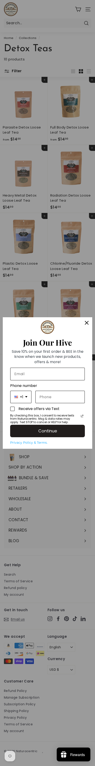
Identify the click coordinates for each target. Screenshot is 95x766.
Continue (47, 431)
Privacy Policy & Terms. (29, 442)
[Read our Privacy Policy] (82, 416)
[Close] (86, 322)
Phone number (23, 385)
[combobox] (21, 397)
